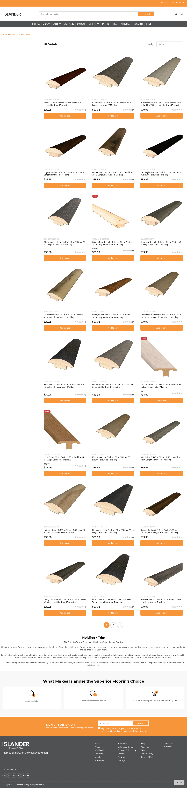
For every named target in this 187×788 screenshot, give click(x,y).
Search (147, 14)
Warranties (122, 743)
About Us (164, 3)
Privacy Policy (147, 753)
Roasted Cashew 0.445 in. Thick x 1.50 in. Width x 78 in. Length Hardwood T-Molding (159, 531)
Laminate (81, 24)
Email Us (168, 746)
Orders (121, 753)
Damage (121, 760)
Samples (105, 24)
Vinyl (45, 24)
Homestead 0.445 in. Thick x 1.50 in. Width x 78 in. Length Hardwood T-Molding (63, 315)
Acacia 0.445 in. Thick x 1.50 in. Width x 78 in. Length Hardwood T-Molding (64, 103)
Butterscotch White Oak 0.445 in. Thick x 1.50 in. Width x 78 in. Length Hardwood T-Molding (161, 103)
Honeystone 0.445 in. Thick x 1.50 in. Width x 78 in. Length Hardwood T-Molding (112, 315)
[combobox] (96, 14)
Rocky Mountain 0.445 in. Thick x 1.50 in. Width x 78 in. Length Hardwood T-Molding (65, 600)
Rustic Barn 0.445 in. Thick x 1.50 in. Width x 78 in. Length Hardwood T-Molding (111, 600)
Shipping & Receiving (127, 750)
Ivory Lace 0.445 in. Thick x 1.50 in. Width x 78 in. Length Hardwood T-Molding (112, 385)
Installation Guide (125, 747)
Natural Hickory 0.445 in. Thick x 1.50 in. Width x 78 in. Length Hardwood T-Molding (64, 531)
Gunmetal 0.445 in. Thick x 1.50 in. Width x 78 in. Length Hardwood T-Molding (161, 243)
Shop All (36, 24)
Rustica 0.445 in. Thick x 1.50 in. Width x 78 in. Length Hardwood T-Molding (161, 600)
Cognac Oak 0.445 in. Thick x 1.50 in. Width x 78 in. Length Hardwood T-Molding (112, 173)
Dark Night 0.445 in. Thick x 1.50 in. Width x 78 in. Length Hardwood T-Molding (161, 173)
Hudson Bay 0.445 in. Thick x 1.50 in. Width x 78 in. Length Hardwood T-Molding (64, 385)
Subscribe (140, 723)
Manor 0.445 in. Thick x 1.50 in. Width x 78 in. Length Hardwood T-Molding (112, 458)
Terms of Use (147, 757)
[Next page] (120, 625)
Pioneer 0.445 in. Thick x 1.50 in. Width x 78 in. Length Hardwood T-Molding (113, 531)
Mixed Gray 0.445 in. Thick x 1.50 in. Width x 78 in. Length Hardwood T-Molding (160, 458)
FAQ (172, 3)
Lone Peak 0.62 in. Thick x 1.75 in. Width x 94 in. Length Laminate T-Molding (64, 458)
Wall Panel (69, 24)
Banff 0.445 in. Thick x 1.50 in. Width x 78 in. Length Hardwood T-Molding (112, 103)
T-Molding (26, 34)
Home (148, 24)
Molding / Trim (14, 34)
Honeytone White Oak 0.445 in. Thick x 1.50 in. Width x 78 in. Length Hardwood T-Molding (161, 315)
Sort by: (150, 44)
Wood (55, 24)
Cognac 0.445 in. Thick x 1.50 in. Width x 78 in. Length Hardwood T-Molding (64, 173)
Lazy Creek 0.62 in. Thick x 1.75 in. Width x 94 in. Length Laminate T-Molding (161, 385)
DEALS (115, 24)
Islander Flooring (51, 99)
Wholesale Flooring (100, 239)
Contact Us (180, 3)
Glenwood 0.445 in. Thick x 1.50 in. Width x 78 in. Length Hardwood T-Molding (64, 243)
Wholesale (125, 24)
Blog (143, 743)
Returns (121, 757)
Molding (92, 24)
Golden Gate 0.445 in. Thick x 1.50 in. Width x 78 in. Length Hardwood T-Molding (112, 243)
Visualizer (138, 24)
